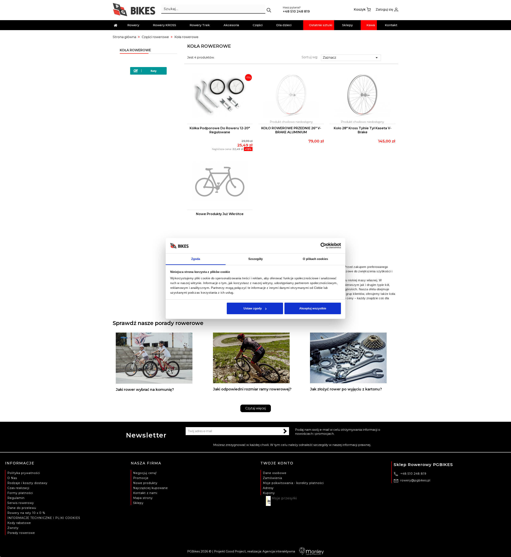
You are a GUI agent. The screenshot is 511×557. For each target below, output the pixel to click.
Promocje (141, 478)
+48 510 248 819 (413, 473)
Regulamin (16, 498)
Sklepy (138, 503)
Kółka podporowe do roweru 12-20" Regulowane (220, 130)
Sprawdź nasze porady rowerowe (158, 323)
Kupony (269, 493)
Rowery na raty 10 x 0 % (26, 513)
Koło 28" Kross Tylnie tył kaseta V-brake (362, 130)
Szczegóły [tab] (255, 259)
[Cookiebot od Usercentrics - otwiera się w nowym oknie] (323, 246)
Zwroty (13, 528)
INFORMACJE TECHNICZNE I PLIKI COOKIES (43, 518)
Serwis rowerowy (20, 503)
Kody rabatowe (19, 523)
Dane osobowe (274, 473)
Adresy (268, 488)
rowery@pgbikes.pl (415, 480)
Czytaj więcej (255, 408)
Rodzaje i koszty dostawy (27, 483)
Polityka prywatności (23, 473)
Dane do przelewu (21, 508)
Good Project (236, 551)
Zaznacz (351, 57)
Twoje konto (276, 463)
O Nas (12, 478)
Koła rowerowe (135, 50)
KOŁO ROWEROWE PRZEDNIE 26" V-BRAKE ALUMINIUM (291, 130)
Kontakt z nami (145, 493)
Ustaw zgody (253, 308)
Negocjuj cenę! (145, 473)
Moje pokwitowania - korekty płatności (293, 483)
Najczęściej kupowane (150, 488)
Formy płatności (20, 493)
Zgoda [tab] (195, 259)
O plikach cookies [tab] (315, 259)
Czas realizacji (18, 488)
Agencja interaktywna (278, 551)
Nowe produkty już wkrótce (220, 214)
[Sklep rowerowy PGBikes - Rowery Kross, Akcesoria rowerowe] (134, 9)
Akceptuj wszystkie (312, 308)
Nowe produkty (145, 483)
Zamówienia (272, 478)
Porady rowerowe (21, 533)
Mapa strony (143, 498)
